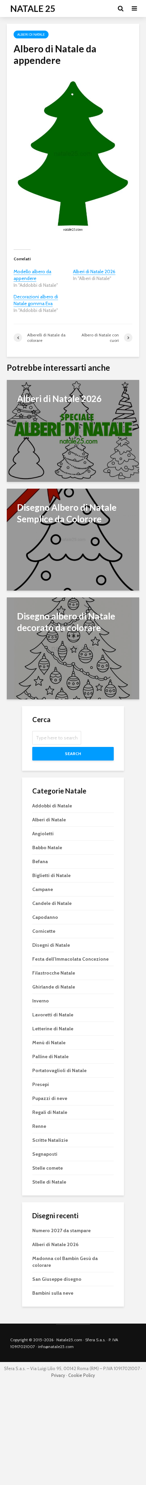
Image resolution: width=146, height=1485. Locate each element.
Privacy (58, 1375)
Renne (39, 1126)
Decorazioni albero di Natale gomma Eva (36, 300)
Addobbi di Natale (52, 806)
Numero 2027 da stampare (61, 1230)
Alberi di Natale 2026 (94, 271)
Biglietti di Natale (51, 875)
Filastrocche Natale (53, 973)
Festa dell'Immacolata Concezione (70, 959)
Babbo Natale (47, 847)
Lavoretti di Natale (52, 1015)
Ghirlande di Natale (53, 987)
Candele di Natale (52, 903)
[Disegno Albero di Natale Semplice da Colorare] (73, 539)
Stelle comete (47, 1168)
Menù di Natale (49, 1043)
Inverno (40, 1001)
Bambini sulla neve (52, 1293)
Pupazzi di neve (49, 1098)
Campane (42, 889)
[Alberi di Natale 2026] (73, 430)
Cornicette (43, 931)
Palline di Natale (50, 1056)
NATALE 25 (32, 8)
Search (73, 753)
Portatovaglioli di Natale (59, 1070)
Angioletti (43, 834)
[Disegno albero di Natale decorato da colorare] (73, 647)
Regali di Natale (49, 1112)
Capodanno (45, 917)
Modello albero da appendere (32, 274)
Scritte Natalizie (50, 1140)
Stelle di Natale (49, 1182)
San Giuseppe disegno (56, 1279)
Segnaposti (44, 1154)
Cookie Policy (81, 1375)
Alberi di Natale (31, 34)
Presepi (40, 1084)
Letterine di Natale (52, 1029)
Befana (40, 861)
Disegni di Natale (51, 945)
